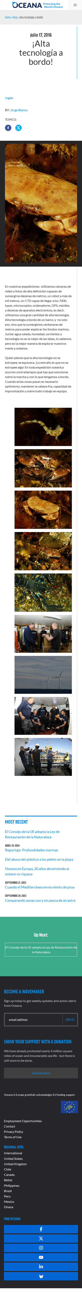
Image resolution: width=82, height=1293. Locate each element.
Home (8, 17)
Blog (15, 17)
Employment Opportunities (23, 1121)
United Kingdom (15, 1164)
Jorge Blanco (19, 110)
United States (13, 1158)
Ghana (8, 1207)
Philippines (11, 1185)
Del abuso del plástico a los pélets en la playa (39, 859)
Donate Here (41, 1073)
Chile (7, 1169)
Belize (8, 1180)
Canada (9, 1174)
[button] (8, 128)
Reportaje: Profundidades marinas (31, 850)
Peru (7, 1196)
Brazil (8, 1191)
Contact (9, 1126)
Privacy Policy (13, 1131)
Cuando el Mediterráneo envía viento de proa (39, 887)
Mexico (9, 1201)
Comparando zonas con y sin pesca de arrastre (40, 900)
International (13, 1153)
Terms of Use (12, 1137)
